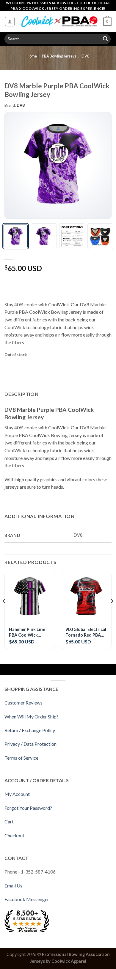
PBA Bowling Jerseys (59, 56)
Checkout (14, 835)
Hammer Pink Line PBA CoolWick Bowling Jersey (27, 632)
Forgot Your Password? (28, 808)
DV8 (85, 56)
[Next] (101, 165)
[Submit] (105, 39)
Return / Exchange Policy (29, 730)
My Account (17, 794)
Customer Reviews (23, 702)
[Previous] (14, 165)
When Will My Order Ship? (31, 716)
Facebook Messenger (26, 899)
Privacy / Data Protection (30, 744)
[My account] (10, 21)
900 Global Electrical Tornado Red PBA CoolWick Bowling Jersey (85, 632)
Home (32, 56)
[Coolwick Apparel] (59, 21)
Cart (9, 821)
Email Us (13, 885)
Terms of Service (21, 758)
